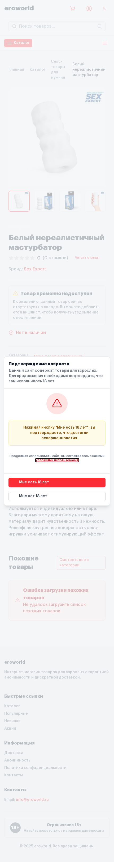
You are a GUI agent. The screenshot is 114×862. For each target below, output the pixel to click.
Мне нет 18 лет (33, 496)
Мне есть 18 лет (34, 482)
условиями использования (57, 460)
